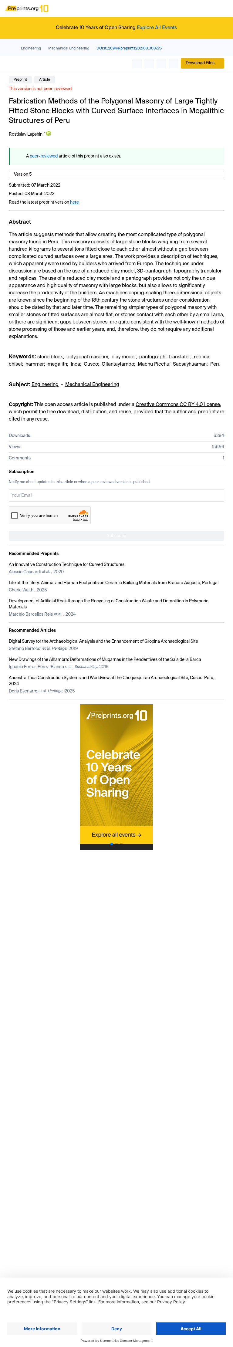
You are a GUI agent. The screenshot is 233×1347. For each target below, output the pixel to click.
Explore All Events (157, 27)
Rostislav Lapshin (25, 134)
